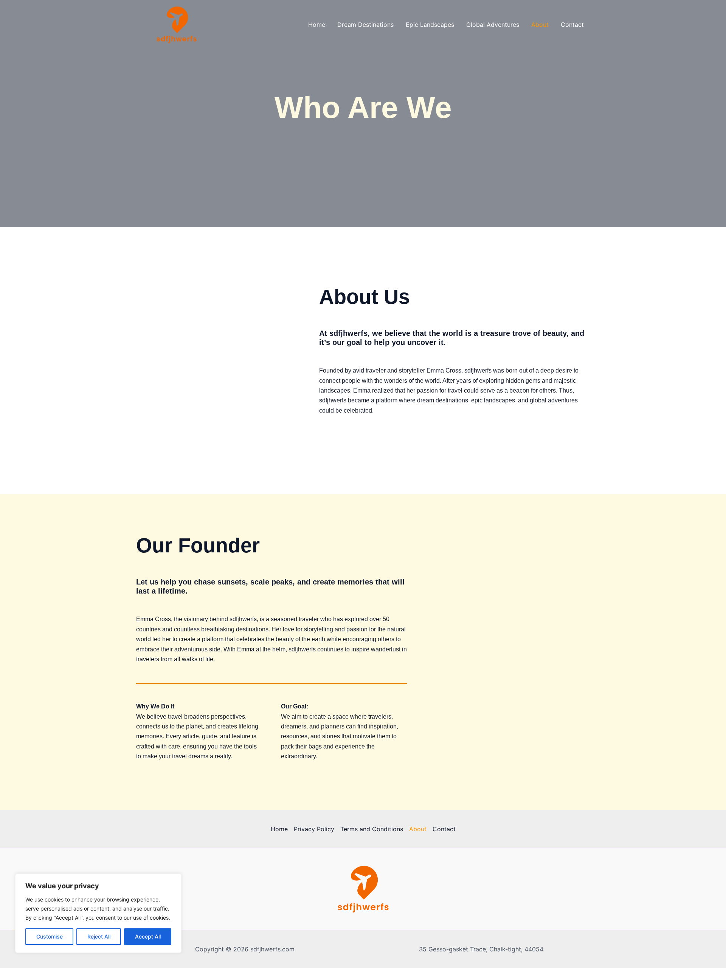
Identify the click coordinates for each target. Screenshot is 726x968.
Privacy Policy (314, 829)
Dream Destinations (365, 24)
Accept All (148, 936)
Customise (49, 936)
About (540, 24)
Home (316, 24)
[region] (98, 913)
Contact (572, 24)
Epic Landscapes (430, 24)
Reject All (98, 936)
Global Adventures (492, 24)
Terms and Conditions (371, 829)
